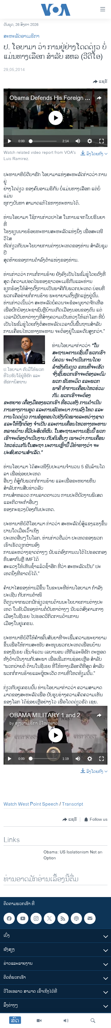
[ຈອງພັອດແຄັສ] (89, 918)
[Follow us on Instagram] (36, 918)
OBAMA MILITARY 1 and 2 (44, 715)
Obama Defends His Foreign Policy (54, 98)
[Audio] (66, 1020)
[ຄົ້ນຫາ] (93, 1020)
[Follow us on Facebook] (9, 918)
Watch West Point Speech (31, 804)
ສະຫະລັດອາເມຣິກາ (21, 36)
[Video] (39, 1020)
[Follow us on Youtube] (22, 918)
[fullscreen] (101, 141)
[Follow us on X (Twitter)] (49, 918)
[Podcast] (76, 918)
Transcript (72, 804)
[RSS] (63, 918)
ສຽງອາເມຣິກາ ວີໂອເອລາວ (36, 723)
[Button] (100, 81)
